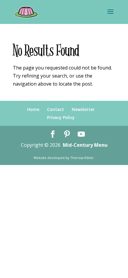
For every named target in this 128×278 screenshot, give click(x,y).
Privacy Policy (61, 117)
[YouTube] (81, 134)
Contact (55, 109)
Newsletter (83, 109)
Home (33, 109)
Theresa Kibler (82, 157)
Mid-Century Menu (85, 145)
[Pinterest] (67, 134)
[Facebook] (52, 134)
